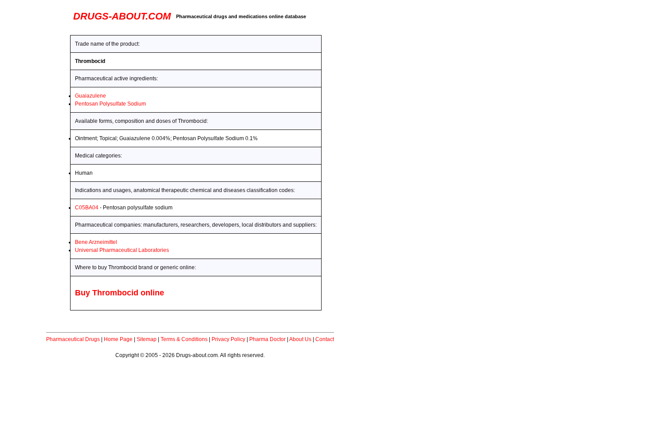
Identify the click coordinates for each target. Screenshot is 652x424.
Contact (324, 339)
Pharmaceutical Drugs (73, 339)
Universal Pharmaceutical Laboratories (122, 250)
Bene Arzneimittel (96, 242)
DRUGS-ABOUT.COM (122, 16)
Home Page (118, 339)
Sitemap (147, 339)
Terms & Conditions (184, 339)
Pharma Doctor (267, 339)
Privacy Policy (228, 339)
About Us (300, 339)
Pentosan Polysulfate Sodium (110, 104)
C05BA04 (86, 207)
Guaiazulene (90, 96)
